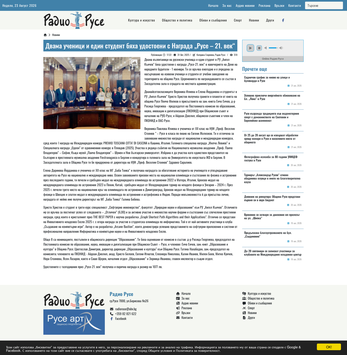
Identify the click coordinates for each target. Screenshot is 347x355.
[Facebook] (283, 20)
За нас (227, 5)
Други (270, 20)
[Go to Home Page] (45, 35)
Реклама (264, 5)
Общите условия (160, 350)
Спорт (238, 20)
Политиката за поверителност (198, 350)
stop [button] (259, 48)
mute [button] (266, 47)
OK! (329, 346)
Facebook (120, 318)
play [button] (250, 48)
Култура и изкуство (141, 20)
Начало (213, 5)
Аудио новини (245, 5)
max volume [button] (281, 47)
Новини (254, 20)
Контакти (294, 5)
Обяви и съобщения (213, 20)
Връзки (279, 5)
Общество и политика (177, 20)
